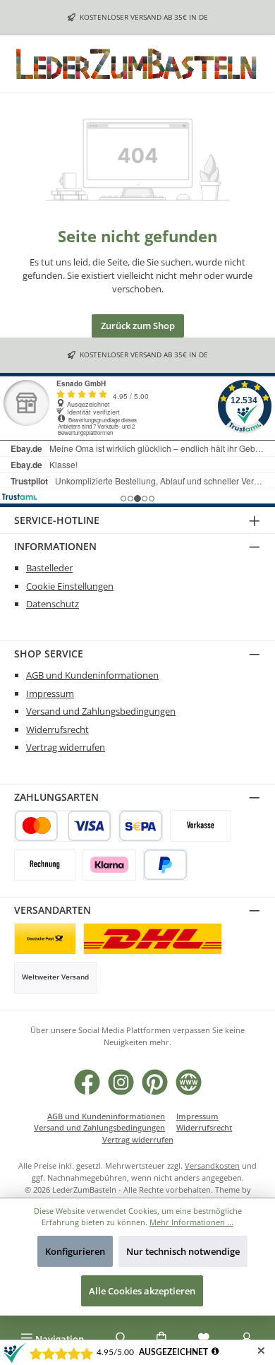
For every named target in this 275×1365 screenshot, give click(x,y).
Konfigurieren (75, 1251)
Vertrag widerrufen (65, 747)
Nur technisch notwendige (183, 1251)
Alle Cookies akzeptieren (142, 1290)
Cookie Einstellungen (70, 586)
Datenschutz (52, 603)
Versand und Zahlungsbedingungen (101, 711)
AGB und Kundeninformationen (92, 675)
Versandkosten (212, 1165)
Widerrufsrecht (57, 729)
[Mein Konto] (247, 1339)
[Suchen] (118, 1339)
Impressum (50, 693)
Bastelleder (49, 567)
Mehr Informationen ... (191, 1222)
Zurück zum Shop (138, 325)
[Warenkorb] (161, 1338)
